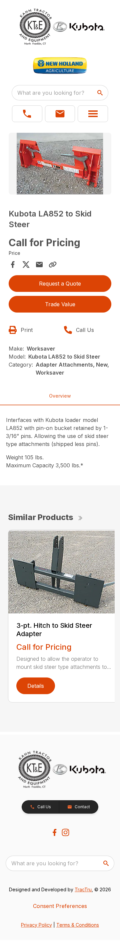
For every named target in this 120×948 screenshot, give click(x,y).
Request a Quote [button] (60, 283)
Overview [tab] (60, 396)
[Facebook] (54, 832)
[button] (27, 113)
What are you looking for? (50, 92)
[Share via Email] (39, 265)
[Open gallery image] (60, 163)
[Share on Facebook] (13, 265)
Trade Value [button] (60, 304)
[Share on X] (26, 265)
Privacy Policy (36, 925)
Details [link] (35, 685)
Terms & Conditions (77, 925)
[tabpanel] (60, 164)
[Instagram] (65, 832)
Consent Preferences (60, 906)
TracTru (83, 889)
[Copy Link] (53, 265)
